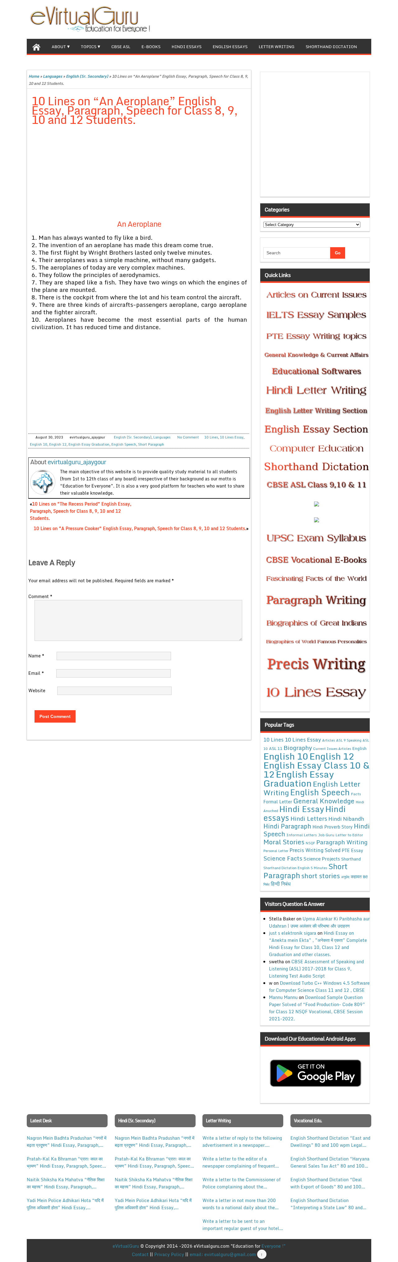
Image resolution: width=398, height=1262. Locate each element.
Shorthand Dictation (331, 46)
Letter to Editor (349, 835)
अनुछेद (345, 877)
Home (34, 76)
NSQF (310, 843)
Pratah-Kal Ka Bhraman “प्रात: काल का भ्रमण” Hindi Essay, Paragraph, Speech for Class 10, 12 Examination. (66, 1162)
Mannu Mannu (283, 997)
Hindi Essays (186, 46)
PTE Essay (352, 850)
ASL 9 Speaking (348, 740)
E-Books (150, 46)
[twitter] (346, 19)
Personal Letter (275, 851)
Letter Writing (276, 46)
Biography (298, 747)
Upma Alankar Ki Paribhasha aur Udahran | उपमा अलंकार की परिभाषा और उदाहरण (319, 922)
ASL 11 (275, 748)
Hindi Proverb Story (332, 826)
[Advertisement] (139, 177)
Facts (356, 794)
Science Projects (321, 858)
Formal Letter (277, 801)
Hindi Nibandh (346, 818)
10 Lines (211, 437)
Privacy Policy (169, 1254)
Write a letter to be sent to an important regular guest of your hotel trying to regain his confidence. (240, 1225)
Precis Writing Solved (314, 850)
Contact (140, 1254)
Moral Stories (283, 842)
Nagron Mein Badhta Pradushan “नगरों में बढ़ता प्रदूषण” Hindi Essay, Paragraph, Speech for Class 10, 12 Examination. (66, 1141)
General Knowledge (323, 801)
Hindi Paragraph (287, 826)
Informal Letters (301, 835)
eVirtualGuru (126, 1246)
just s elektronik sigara (292, 933)
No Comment (188, 437)
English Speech (123, 444)
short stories (320, 875)
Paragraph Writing (342, 842)
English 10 (38, 444)
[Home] (36, 46)
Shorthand (351, 859)
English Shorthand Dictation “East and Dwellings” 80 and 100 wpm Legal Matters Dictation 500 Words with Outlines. (330, 1141)
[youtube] (366, 19)
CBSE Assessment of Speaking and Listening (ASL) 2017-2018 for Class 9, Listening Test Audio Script (316, 968)
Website (36, 690)
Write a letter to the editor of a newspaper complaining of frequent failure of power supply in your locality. (238, 1162)
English (359, 748)
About (59, 46)
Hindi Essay (301, 808)
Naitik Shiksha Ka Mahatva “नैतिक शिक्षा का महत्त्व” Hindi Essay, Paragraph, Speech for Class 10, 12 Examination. (66, 1183)
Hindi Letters (308, 818)
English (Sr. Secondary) (87, 76)
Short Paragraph (151, 444)
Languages (52, 76)
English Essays (230, 46)
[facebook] (336, 19)
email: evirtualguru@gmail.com (223, 1254)
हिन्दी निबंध (280, 884)
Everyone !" (273, 1246)
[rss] (356, 19)
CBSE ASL (120, 46)
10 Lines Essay (231, 437)
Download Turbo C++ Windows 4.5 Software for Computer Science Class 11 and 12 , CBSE (319, 986)
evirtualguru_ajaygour (77, 462)
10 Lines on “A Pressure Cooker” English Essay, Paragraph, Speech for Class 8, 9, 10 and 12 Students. (140, 528)
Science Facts (282, 858)
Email (36, 673)
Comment (40, 596)
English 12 (58, 444)
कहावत (356, 876)
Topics (88, 46)
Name (36, 655)
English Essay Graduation (88, 444)
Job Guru (326, 835)
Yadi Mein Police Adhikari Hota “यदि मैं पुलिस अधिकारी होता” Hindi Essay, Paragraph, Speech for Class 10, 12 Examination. (65, 1204)
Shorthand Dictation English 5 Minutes (295, 868)
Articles (328, 740)
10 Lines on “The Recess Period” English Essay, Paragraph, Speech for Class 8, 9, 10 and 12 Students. (80, 511)
